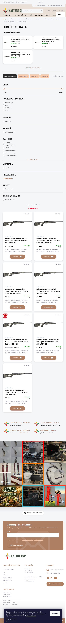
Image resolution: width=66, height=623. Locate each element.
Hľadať (41, 11)
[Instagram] (51, 577)
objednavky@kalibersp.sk (57, 569)
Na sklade (8, 103)
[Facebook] (47, 577)
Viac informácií (31, 616)
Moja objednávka (7, 580)
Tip (6, 110)
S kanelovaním (10, 132)
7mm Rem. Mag (10, 150)
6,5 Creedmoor (10, 153)
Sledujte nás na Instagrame (34, 512)
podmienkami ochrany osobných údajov (32, 540)
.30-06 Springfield (10, 155)
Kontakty (5, 583)
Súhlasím (55, 613)
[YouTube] (55, 577)
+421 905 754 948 (23, 433)
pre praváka (9, 178)
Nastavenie (11, 620)
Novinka (8, 108)
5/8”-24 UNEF (9, 199)
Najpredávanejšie (9, 76)
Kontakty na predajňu (55, 584)
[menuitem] (7, 15)
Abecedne (45, 76)
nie (7, 168)
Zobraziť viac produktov (33, 68)
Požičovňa (23, 2)
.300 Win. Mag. (10, 145)
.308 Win (8, 148)
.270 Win (8, 143)
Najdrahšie (34, 76)
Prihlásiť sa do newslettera (16, 545)
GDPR (17, 2)
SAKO (7, 121)
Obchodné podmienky (8, 2)
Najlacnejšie (23, 76)
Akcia (7, 105)
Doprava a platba (7, 577)
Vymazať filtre (33, 208)
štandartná (9, 189)
